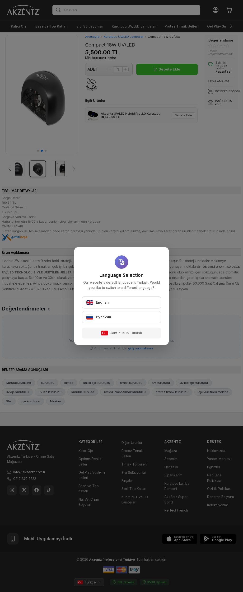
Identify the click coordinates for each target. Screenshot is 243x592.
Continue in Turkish (126, 333)
